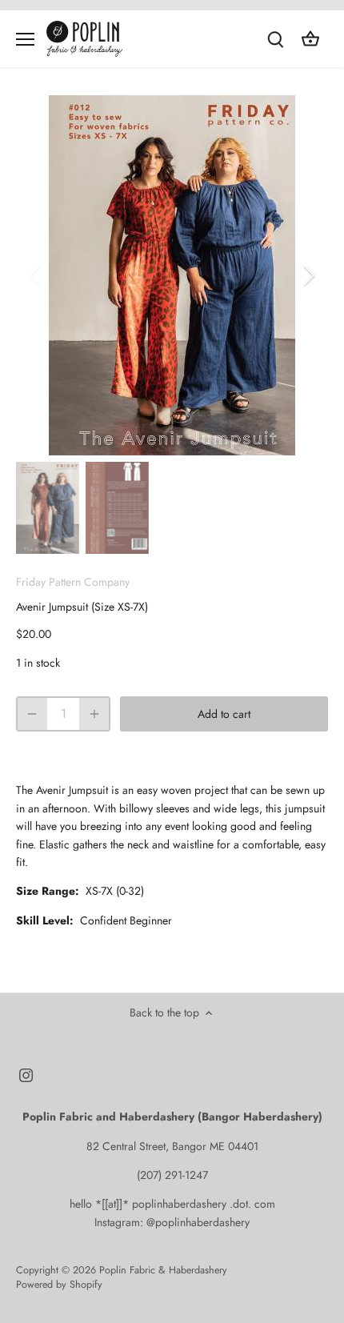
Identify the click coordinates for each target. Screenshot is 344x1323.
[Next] (308, 275)
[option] (172, 275)
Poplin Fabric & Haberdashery (163, 1270)
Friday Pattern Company (73, 582)
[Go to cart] (310, 39)
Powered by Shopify (59, 1284)
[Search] (275, 39)
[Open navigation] (25, 39)
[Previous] (36, 275)
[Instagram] (26, 1075)
